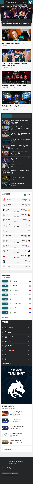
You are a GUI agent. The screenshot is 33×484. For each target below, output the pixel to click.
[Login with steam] (30, 2)
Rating (9, 468)
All (25, 194)
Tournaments (23, 6)
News (8, 6)
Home (2, 6)
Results (29, 194)
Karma (4, 468)
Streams (14, 6)
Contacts (15, 468)
